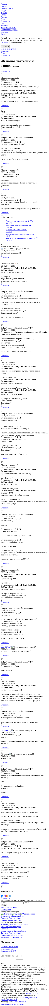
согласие (4, 42)
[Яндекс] (16, 914)
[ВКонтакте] (2, 896)
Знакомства (5, 55)
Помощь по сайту (8, 949)
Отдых (3, 53)
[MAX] (5, 896)
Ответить (5, 106)
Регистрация (6, 910)
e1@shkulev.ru (32, 993)
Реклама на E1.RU (8, 951)
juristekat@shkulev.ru (9, 1000)
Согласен (5, 46)
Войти (4, 905)
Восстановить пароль (9, 907)
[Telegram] (10, 896)
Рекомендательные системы (12, 1004)
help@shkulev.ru (20, 1002)
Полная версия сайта (9, 947)
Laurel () (6, 647)
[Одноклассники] (7, 896)
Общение (5, 51)
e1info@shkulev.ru (30, 998)
